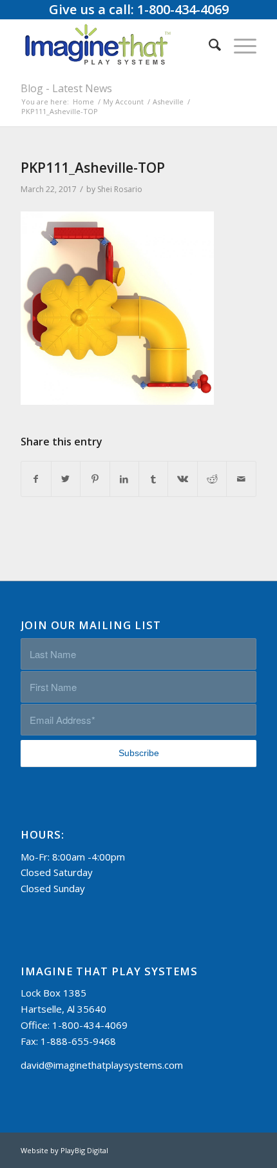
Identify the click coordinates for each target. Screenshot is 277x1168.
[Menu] (238, 44)
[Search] (208, 44)
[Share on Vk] (182, 479)
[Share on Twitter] (66, 479)
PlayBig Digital (84, 1150)
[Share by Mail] (241, 479)
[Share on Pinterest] (95, 479)
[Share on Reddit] (212, 479)
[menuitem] (208, 44)
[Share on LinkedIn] (124, 479)
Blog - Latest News (66, 88)
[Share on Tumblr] (153, 479)
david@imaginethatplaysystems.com (102, 1064)
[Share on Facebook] (35, 479)
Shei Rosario (119, 189)
